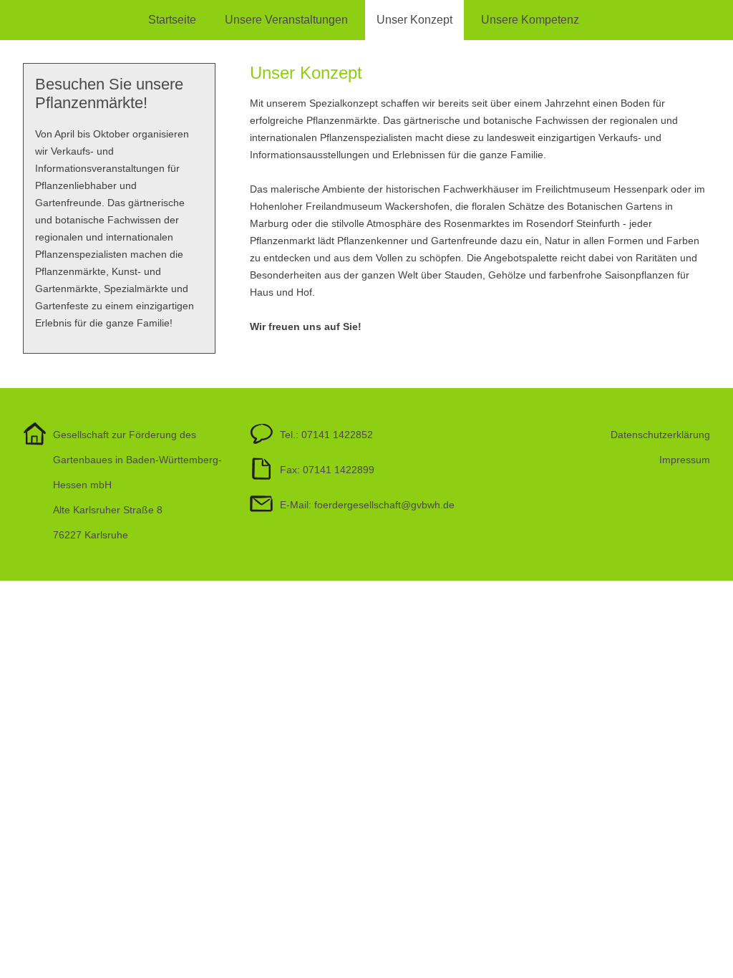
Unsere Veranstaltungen (286, 20)
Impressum (684, 459)
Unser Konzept (414, 20)
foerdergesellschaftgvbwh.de (384, 504)
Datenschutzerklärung (660, 434)
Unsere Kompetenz (530, 20)
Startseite (172, 20)
